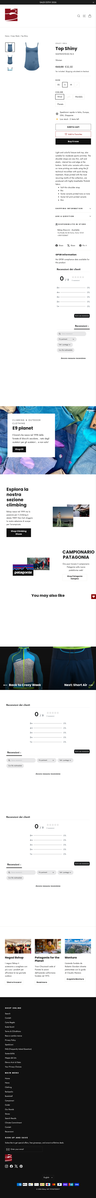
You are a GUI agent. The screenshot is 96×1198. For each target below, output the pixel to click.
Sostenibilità (9, 1053)
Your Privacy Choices (13, 1066)
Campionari (9, 1100)
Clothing (8, 1087)
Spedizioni (9, 1044)
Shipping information (69, 208)
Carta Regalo (10, 1022)
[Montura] (78, 946)
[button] (73, 287)
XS (58, 84)
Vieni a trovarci (14, 982)
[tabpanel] (73, 358)
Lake (68, 96)
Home (7, 36)
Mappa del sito (10, 1057)
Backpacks (9, 1091)
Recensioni (9, 1131)
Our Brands (9, 1109)
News (7, 1082)
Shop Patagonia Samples (74, 577)
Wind (59, 96)
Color (59, 92)
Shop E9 (19, 449)
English (46, 1177)
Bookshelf (8, 1096)
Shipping (69, 71)
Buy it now (73, 141)
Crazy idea (61, 43)
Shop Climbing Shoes (18, 532)
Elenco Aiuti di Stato (13, 1062)
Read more (42, 982)
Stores (7, 1113)
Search (7, 1013)
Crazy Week (15, 36)
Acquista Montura (75, 979)
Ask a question (65, 216)
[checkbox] (65, 350)
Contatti (8, 1018)
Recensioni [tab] (82, 326)
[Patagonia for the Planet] (48, 946)
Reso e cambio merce (13, 1035)
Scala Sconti (9, 1027)
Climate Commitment (13, 1122)
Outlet (7, 1105)
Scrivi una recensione (82, 316)
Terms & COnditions (13, 1031)
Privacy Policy (10, 1040)
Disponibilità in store (72, 224)
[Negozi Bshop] (18, 946)
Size (58, 80)
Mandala (78, 96)
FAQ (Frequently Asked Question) (18, 1049)
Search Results (10, 1118)
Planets (60, 104)
